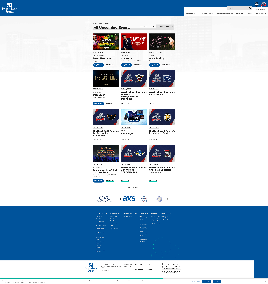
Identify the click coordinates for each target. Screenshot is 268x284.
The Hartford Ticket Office (100, 222)
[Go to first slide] (168, 199)
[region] (134, 281)
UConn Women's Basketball (101, 246)
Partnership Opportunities (143, 228)
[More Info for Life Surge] (134, 117)
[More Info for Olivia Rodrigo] (162, 41)
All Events (99, 216)
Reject (207, 281)
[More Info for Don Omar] (106, 78)
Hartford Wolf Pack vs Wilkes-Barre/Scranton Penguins (134, 95)
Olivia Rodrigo (157, 58)
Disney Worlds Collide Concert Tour (105, 171)
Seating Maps (100, 235)
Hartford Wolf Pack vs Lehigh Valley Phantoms (106, 133)
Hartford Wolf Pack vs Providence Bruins (162, 132)
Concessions (113, 223)
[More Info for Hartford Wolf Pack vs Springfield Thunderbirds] (134, 153)
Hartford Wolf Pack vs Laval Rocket (162, 93)
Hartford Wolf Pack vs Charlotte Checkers (162, 168)
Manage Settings (195, 281)
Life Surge (127, 133)
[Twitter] (149, 264)
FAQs (111, 225)
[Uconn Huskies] (257, 4)
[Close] (265, 281)
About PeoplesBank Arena (143, 218)
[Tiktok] (149, 269)
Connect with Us (155, 216)
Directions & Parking (113, 219)
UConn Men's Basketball (100, 242)
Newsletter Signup (260, 9)
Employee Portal (155, 223)
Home (95, 23)
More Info (109, 64)
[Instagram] (138, 269)
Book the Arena (144, 222)
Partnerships (143, 224)
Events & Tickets (192, 13)
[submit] (250, 8)
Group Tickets (100, 232)
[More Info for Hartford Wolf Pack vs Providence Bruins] (162, 117)
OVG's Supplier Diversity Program (144, 235)
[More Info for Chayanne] (134, 41)
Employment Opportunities (154, 219)
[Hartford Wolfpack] (263, 4)
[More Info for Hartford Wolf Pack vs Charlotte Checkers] (162, 153)
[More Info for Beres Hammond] (106, 41)
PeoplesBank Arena (9, 8)
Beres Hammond (102, 58)
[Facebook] (138, 264)
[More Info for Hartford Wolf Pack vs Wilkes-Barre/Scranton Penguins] (134, 78)
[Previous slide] (120, 199)
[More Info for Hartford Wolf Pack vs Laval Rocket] (162, 78)
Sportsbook (261, 13)
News (141, 231)
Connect (250, 13)
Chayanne (127, 58)
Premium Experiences (224, 13)
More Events (133, 187)
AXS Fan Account (101, 225)
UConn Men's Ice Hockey (101, 250)
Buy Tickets (98, 65)
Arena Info (239, 13)
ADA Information (114, 228)
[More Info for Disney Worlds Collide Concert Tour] (106, 153)
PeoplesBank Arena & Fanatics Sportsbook (166, 218)
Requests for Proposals (143, 240)
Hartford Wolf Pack (100, 238)
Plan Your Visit (208, 13)
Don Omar (99, 94)
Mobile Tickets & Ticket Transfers (100, 229)
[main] (134, 104)
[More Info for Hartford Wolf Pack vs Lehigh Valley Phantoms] (106, 117)
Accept (217, 281)
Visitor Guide (113, 216)
